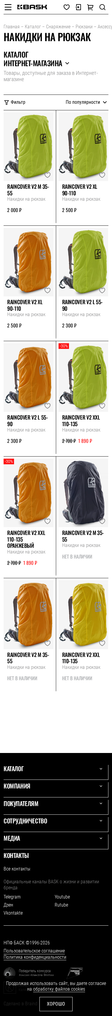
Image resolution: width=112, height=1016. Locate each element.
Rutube (61, 905)
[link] (32, 7)
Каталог (33, 27)
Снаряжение (58, 27)
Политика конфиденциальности (35, 957)
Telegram (12, 897)
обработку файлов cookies (59, 989)
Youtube (62, 897)
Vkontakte (13, 913)
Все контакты (17, 869)
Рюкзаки (84, 27)
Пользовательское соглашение (34, 951)
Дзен (8, 905)
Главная (12, 27)
